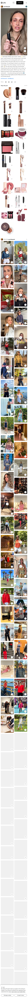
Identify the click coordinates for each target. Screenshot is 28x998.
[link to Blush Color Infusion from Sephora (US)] (7, 147)
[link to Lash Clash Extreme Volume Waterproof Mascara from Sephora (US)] (7, 160)
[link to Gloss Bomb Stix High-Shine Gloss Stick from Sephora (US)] (20, 215)
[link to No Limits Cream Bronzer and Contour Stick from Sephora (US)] (20, 120)
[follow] (26, 6)
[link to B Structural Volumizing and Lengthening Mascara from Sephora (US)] (20, 147)
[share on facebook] (6, 82)
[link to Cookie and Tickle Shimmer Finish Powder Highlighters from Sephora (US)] (20, 187)
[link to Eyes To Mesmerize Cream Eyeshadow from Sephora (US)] (7, 228)
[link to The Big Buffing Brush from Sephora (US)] (20, 93)
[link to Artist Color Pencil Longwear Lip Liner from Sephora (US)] (20, 160)
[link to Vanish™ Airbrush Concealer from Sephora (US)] (7, 201)
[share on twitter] (12, 82)
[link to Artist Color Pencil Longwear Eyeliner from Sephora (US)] (20, 174)
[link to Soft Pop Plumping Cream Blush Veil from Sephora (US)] (20, 133)
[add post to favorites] (25, 51)
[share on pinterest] (9, 82)
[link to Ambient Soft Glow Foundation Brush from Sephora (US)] (7, 106)
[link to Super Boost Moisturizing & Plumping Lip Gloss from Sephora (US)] (7, 187)
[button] (26, 2)
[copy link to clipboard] (15, 82)
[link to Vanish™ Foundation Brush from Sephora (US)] (20, 106)
